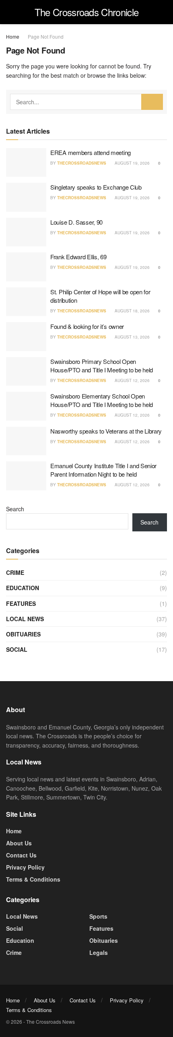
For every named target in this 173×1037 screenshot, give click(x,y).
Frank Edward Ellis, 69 (78, 256)
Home (12, 36)
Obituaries (23, 634)
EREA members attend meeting (90, 152)
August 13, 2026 (131, 337)
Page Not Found (46, 36)
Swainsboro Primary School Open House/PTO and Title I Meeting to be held (101, 365)
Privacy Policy (25, 867)
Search (15, 509)
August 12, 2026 (131, 380)
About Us (19, 843)
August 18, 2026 (131, 311)
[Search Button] (152, 102)
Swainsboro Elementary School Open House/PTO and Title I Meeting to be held (101, 400)
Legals (98, 952)
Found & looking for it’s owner (87, 326)
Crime (15, 572)
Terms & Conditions (33, 879)
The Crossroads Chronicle (87, 12)
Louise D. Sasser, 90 (76, 222)
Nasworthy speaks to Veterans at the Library (106, 431)
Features (21, 603)
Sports (98, 916)
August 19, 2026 (131, 163)
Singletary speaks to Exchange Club (96, 187)
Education (22, 588)
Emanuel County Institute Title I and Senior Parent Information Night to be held (103, 469)
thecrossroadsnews (81, 163)
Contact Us (21, 855)
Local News (25, 619)
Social (16, 649)
